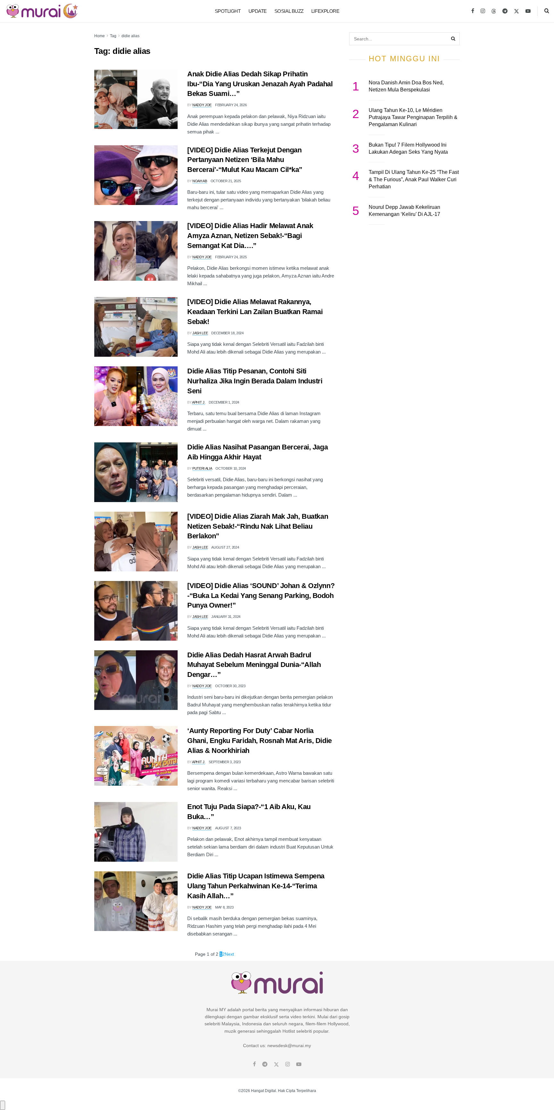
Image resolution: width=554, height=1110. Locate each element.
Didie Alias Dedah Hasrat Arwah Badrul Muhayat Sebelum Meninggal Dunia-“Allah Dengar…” (254, 665)
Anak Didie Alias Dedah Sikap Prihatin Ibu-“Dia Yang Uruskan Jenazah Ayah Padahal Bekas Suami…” (260, 84)
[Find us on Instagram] (483, 11)
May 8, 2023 (224, 907)
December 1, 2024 (224, 402)
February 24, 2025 (231, 257)
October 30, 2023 (230, 686)
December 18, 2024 (227, 333)
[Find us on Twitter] (516, 11)
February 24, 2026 (231, 105)
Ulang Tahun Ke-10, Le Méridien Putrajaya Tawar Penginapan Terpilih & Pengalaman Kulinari (413, 117)
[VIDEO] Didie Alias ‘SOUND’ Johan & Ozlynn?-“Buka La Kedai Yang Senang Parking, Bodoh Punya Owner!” (260, 596)
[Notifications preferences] (2, 1105)
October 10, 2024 (230, 468)
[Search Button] (546, 11)
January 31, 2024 (225, 617)
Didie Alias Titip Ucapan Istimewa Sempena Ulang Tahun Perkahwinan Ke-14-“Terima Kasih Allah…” (255, 886)
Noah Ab (199, 181)
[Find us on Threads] (493, 12)
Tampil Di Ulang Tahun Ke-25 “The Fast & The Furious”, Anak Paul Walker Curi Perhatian (414, 179)
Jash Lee (200, 333)
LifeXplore (325, 11)
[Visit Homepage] (42, 11)
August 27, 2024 (225, 547)
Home (99, 36)
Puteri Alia (202, 468)
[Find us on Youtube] (528, 11)
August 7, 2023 (228, 828)
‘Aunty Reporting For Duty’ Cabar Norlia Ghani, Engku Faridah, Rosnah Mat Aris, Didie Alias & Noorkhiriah (259, 741)
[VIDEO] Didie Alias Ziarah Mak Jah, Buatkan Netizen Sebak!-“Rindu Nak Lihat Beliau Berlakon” (257, 526)
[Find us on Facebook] (472, 11)
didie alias (130, 36)
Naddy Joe (202, 105)
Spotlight (228, 11)
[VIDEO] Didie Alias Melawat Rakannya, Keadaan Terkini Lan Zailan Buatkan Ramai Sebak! (255, 312)
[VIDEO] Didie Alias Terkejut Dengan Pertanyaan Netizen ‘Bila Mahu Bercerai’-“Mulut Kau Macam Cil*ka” (244, 160)
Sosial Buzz (289, 11)
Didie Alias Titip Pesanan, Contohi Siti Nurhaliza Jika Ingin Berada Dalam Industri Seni (255, 381)
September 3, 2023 (224, 762)
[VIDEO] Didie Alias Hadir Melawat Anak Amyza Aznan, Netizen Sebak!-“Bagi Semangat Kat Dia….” (250, 236)
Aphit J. (198, 402)
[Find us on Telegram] (505, 11)
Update (257, 11)
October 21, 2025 (226, 181)
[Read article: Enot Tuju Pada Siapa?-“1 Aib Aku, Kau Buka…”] (136, 832)
